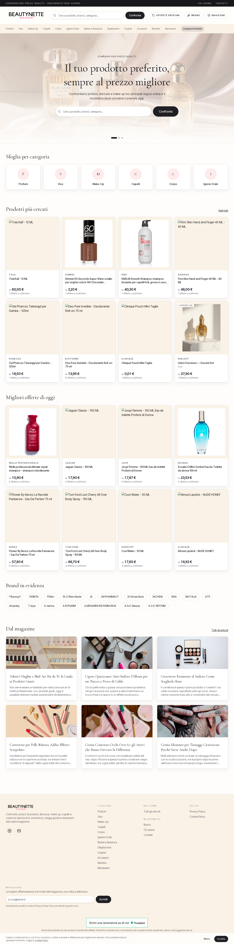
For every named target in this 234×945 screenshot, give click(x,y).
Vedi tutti (223, 210)
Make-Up (33, 28)
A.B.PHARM (69, 605)
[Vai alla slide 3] (122, 138)
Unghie (128, 28)
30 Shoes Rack (135, 596)
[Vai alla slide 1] (114, 138)
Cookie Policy (197, 816)
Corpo (58, 28)
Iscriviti (103, 899)
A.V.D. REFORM (157, 605)
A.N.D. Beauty (132, 605)
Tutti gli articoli (220, 630)
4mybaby (14, 605)
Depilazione (113, 28)
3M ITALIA (191, 596)
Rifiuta (207, 938)
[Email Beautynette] (19, 830)
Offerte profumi (168, 15)
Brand (195, 15)
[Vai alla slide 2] (119, 138)
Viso (21, 28)
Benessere (170, 28)
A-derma (49, 605)
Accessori (142, 28)
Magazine (218, 15)
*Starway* (15, 596)
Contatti (222, 3)
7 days (32, 605)
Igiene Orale (73, 28)
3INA (174, 596)
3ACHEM (157, 596)
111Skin (50, 596)
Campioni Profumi (192, 28)
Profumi (10, 28)
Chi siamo (205, 3)
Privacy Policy (197, 811)
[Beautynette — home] (26, 15)
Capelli (46, 28)
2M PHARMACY (110, 596)
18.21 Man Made (72, 596)
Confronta (135, 15)
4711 (207, 596)
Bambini (156, 28)
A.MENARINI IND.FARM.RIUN (100, 605)
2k (91, 596)
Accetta (221, 938)
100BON (33, 596)
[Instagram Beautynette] (9, 830)
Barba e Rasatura (93, 28)
